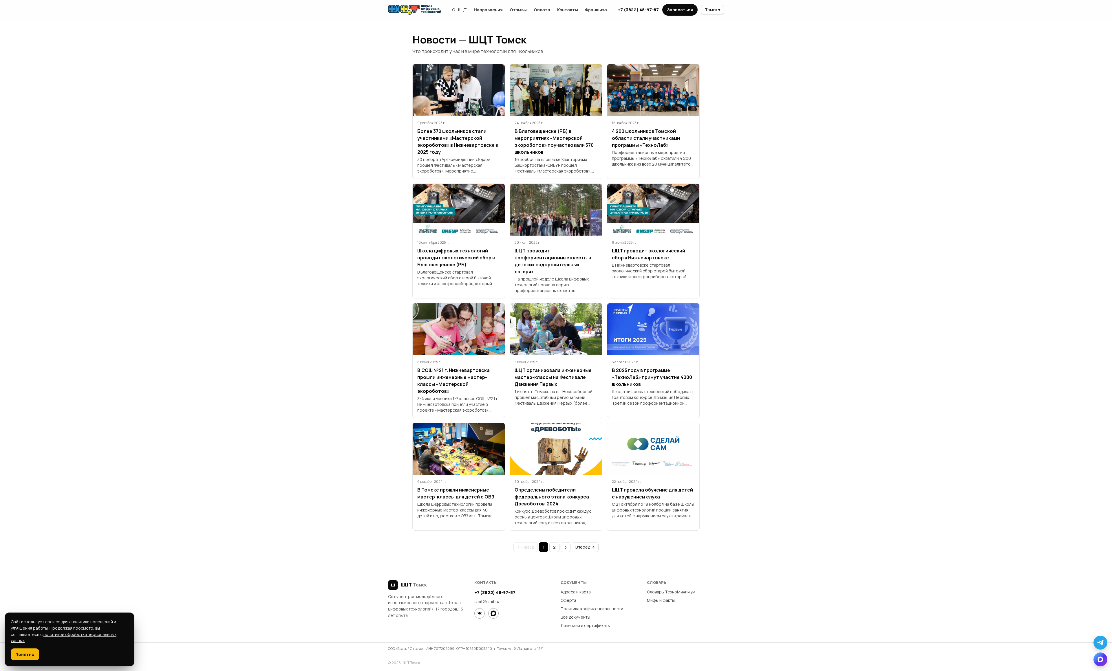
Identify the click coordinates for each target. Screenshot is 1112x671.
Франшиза (596, 9)
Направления (488, 9)
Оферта (568, 600)
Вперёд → (585, 547)
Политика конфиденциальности (592, 608)
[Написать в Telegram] (1100, 643)
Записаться (680, 9)
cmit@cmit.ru (486, 601)
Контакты (567, 9)
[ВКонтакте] (479, 613)
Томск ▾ (712, 9)
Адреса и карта (576, 592)
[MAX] (493, 613)
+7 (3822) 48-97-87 (638, 10)
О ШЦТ (459, 9)
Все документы (575, 617)
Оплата (542, 9)
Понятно (24, 654)
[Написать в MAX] (1100, 659)
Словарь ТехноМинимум (671, 592)
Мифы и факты (661, 600)
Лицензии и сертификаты (585, 625)
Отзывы (518, 9)
